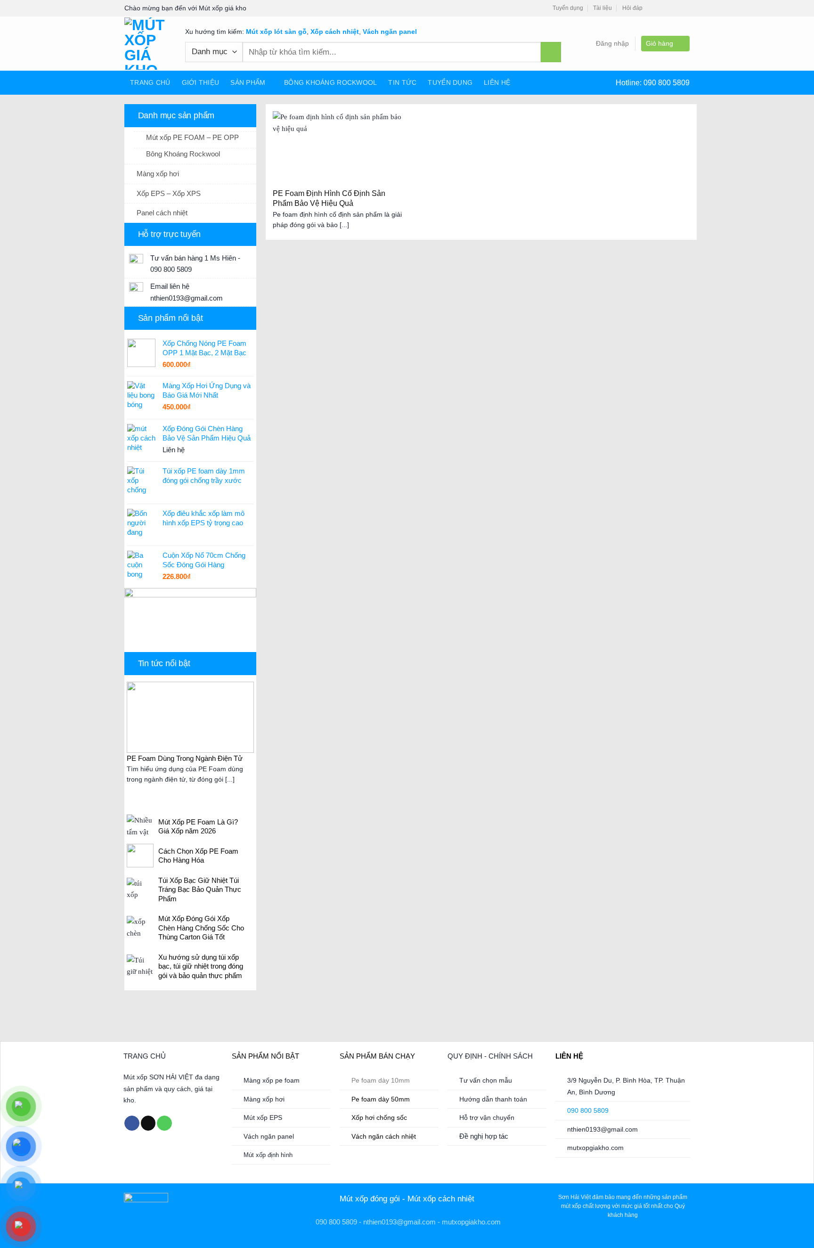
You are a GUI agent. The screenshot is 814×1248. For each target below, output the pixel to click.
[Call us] (164, 1123)
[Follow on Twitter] (673, 8)
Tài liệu (602, 8)
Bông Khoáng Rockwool (330, 82)
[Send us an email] (684, 8)
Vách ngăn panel (390, 31)
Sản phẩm (247, 82)
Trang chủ (150, 82)
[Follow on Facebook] (653, 8)
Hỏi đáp (632, 8)
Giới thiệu (201, 82)
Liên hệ (497, 82)
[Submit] (551, 52)
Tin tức (402, 82)
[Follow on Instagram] (663, 8)
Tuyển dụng (568, 8)
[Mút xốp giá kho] (147, 43)
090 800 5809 (666, 83)
